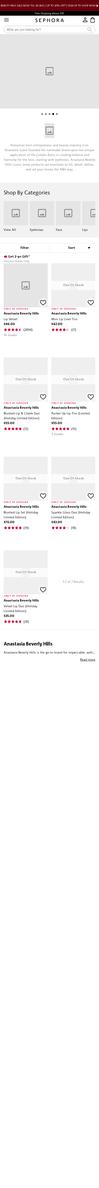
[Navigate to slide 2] (46, 114)
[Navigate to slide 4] (53, 114)
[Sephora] (49, 20)
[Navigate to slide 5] (57, 114)
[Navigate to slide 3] (49, 114)
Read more (87, 659)
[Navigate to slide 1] (42, 114)
